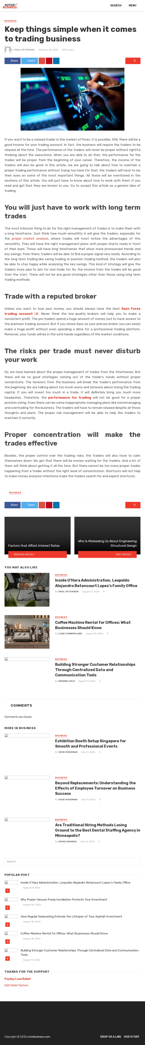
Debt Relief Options (16, 985)
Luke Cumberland (70, 633)
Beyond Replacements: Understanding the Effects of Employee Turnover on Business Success (95, 788)
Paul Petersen (24, 49)
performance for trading (69, 397)
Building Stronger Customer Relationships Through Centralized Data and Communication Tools (95, 669)
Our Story (131, 1036)
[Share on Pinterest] (49, 61)
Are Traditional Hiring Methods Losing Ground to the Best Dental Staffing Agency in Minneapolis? (97, 830)
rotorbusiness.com (38, 1036)
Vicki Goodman (68, 752)
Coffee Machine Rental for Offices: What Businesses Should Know (93, 625)
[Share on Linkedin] (56, 61)
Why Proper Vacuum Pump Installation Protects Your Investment (64, 899)
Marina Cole (67, 681)
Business (11, 21)
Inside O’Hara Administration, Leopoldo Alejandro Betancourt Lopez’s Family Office (96, 583)
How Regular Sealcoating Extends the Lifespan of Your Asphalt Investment (71, 916)
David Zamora (68, 841)
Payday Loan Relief (18, 979)
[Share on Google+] (42, 61)
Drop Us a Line (110, 1036)
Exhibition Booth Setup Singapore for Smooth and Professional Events (90, 743)
